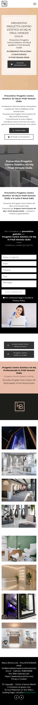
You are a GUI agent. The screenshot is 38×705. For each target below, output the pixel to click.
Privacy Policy (19, 301)
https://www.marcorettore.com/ (19, 676)
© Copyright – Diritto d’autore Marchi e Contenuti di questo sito (19, 685)
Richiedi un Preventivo (20, 137)
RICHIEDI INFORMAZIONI (20, 64)
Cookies (23, 679)
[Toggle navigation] (34, 4)
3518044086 (20, 130)
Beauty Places (30, 692)
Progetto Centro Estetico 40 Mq (20, 354)
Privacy (14, 679)
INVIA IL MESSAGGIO (13, 292)
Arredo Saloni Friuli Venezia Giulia (20, 345)
